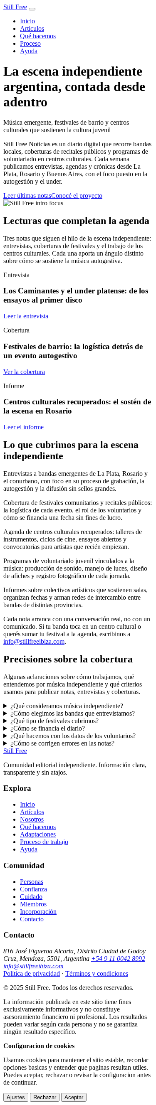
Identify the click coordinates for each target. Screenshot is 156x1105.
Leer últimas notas (27, 195)
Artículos (32, 28)
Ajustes (16, 1097)
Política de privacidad (31, 973)
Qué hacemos (38, 35)
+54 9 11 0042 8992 (118, 958)
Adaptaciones (38, 834)
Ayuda (28, 50)
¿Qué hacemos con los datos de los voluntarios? (73, 735)
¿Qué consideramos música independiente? (66, 705)
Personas (31, 881)
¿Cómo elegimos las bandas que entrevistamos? (72, 713)
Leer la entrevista (25, 316)
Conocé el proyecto (76, 195)
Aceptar (73, 1097)
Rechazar (44, 1097)
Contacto (32, 919)
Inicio (27, 21)
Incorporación (38, 911)
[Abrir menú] (32, 9)
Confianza (33, 889)
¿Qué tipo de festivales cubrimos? (54, 720)
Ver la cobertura (24, 371)
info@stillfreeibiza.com (33, 641)
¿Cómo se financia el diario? (47, 728)
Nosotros (32, 819)
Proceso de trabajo (44, 841)
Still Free (15, 6)
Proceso (30, 43)
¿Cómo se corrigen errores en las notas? (62, 743)
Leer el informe (23, 427)
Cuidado (31, 896)
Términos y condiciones (96, 973)
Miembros (33, 904)
